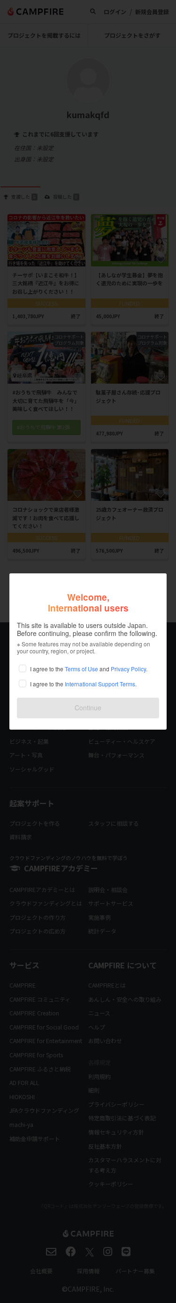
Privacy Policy (128, 669)
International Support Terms (100, 684)
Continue (88, 707)
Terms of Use (81, 669)
